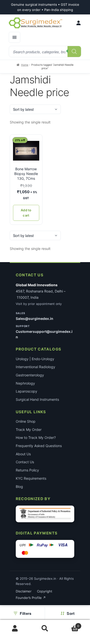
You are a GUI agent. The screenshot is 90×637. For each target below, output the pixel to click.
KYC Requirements (31, 478)
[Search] (74, 51)
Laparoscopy (26, 391)
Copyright (44, 591)
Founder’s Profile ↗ (31, 598)
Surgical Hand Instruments (37, 399)
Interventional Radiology (35, 367)
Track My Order (29, 429)
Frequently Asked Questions (39, 446)
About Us (23, 454)
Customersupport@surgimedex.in (44, 334)
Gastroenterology (30, 375)
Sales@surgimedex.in (34, 318)
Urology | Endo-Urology (35, 359)
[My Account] (78, 23)
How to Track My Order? (36, 437)
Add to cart (26, 212)
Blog (19, 486)
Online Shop (26, 421)
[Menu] (14, 37)
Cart (69, 624)
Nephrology (25, 383)
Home (24, 64)
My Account (15, 628)
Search (45, 628)
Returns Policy (27, 470)
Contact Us (25, 462)
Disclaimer (24, 591)
